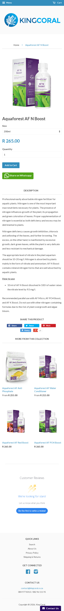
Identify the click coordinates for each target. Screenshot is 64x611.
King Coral (40, 604)
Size (4, 125)
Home (16, 45)
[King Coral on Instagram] (36, 572)
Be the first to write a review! (32, 510)
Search (32, 544)
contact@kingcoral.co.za (32, 588)
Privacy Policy (32, 553)
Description (31, 190)
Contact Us (52, 608)
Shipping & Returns (32, 557)
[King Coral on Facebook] (28, 572)
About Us (32, 548)
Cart (59, 2)
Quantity (7, 149)
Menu (9, 2)
